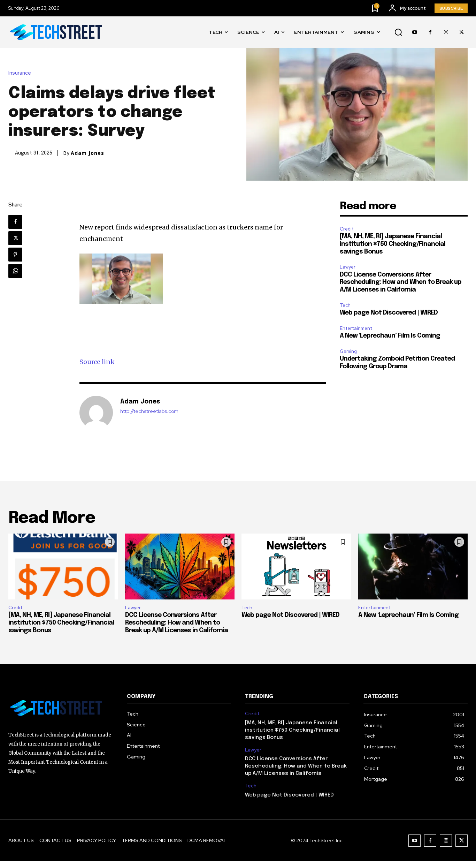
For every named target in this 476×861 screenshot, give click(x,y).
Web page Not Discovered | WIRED (389, 313)
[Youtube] (414, 32)
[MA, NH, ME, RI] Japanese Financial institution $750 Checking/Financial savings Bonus (392, 244)
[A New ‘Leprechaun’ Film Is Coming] (413, 566)
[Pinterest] (15, 255)
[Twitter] (461, 32)
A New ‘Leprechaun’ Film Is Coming (390, 336)
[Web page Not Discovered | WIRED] (296, 566)
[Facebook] (430, 32)
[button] (398, 32)
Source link (97, 362)
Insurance (19, 73)
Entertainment (356, 328)
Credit (347, 229)
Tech (345, 305)
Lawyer (347, 267)
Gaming (348, 351)
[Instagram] (446, 32)
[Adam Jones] (96, 412)
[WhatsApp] (15, 271)
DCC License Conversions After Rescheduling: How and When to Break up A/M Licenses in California (400, 282)
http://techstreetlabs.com (149, 411)
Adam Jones (87, 153)
